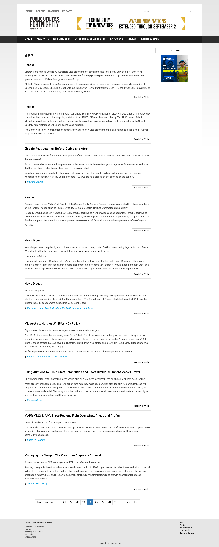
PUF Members (62, 39)
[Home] (45, 23)
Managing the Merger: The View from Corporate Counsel (63, 455)
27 (103, 502)
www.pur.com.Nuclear (90, 251)
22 (71, 502)
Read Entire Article (141, 97)
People (29, 65)
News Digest (33, 240)
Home (28, 39)
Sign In (29, 11)
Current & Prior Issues (90, 39)
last (136, 502)
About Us (43, 39)
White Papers (150, 39)
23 (77, 502)
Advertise (54, 11)
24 (83, 502)
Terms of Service (187, 533)
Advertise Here (175, 51)
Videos (132, 39)
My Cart (67, 11)
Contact (183, 525)
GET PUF (40, 11)
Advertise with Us (187, 528)
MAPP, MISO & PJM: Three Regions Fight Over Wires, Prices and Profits (72, 415)
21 (64, 502)
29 (115, 502)
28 (109, 502)
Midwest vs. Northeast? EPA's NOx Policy (52, 323)
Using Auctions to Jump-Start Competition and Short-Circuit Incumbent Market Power (82, 372)
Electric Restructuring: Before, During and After (56, 148)
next (128, 502)
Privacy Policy (185, 530)
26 (96, 502)
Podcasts (116, 39)
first (39, 502)
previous (49, 502)
